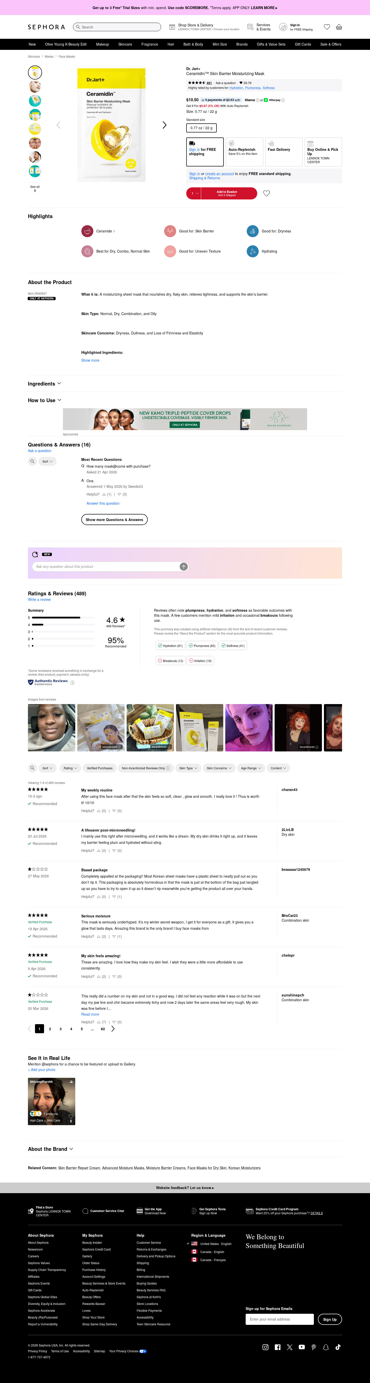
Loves (86, 1310)
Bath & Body (193, 44)
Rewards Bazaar (93, 1303)
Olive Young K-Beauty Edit (66, 44)
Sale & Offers (330, 44)
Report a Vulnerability (43, 1324)
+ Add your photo (41, 1069)
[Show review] (51, 727)
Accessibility (145, 1317)
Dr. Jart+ (193, 68)
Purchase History (94, 1269)
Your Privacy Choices (123, 1351)
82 (103, 1028)
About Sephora (38, 1242)
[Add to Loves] (266, 193)
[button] (258, 100)
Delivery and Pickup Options (156, 1256)
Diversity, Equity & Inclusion (46, 1303)
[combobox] (117, 27)
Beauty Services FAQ (151, 1290)
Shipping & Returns (204, 177)
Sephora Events (39, 1283)
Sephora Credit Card (96, 1249)
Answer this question (103, 503)
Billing (141, 1269)
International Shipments (153, 1276)
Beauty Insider (92, 1242)
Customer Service (149, 1242)
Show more (90, 360)
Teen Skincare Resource (153, 1324)
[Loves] (327, 27)
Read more (90, 1014)
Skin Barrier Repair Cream (79, 1167)
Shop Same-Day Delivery (99, 1324)
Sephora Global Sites (42, 1297)
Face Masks (67, 56)
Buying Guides (147, 1283)
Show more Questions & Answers (114, 519)
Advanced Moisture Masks (123, 1167)
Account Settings (93, 1276)
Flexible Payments (149, 1310)
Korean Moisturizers (245, 1167)
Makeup (102, 44)
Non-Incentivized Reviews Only (143, 768)
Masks (49, 56)
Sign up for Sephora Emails (269, 1308)
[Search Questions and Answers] (32, 461)
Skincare (125, 44)
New (32, 44)
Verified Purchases (100, 768)
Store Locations (147, 1303)
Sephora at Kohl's (149, 1297)
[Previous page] (29, 1028)
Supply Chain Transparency (47, 1269)
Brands (242, 44)
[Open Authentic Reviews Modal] (72, 682)
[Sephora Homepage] (46, 26)
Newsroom (35, 1249)
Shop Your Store (93, 1317)
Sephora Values (39, 1263)
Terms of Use (60, 1351)
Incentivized (109, 747)
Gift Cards (303, 44)
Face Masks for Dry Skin (207, 1167)
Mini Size (220, 44)
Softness (269, 87)
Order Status (90, 1263)
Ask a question (226, 83)
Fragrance (149, 44)
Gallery (87, 1256)
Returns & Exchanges (151, 1249)
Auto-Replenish (93, 1290)
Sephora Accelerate (41, 1310)
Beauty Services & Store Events (103, 1283)
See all (35, 188)
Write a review (39, 599)
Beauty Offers (91, 1297)
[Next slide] (164, 125)
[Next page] (113, 1028)
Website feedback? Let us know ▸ (185, 1187)
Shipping (143, 1263)
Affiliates (34, 1276)
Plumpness (253, 87)
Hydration (236, 87)
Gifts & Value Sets (271, 44)
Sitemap (99, 1351)
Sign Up (330, 1319)
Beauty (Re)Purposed (43, 1317)
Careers (33, 1256)
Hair (171, 44)
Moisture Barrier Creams (166, 1167)
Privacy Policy (37, 1351)
